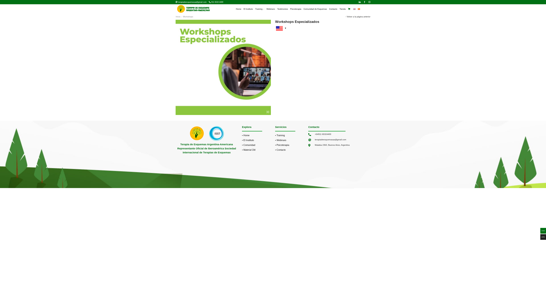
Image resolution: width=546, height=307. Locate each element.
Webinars (270, 9)
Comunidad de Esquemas (315, 9)
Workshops (188, 16)
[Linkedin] (360, 2)
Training (258, 9)
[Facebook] (365, 2)
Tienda (343, 9)
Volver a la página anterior (358, 16)
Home (238, 9)
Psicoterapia (295, 9)
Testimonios (282, 9)
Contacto (333, 9)
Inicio (178, 16)
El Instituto (248, 9)
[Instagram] (369, 2)
